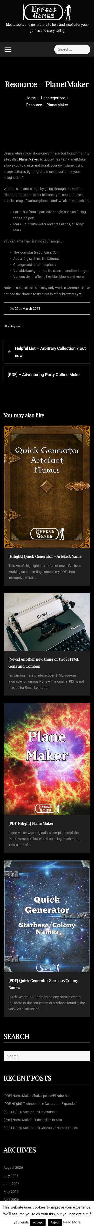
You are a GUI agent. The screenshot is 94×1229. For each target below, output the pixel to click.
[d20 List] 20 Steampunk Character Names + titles (41, 1128)
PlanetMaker (28, 159)
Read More (72, 1222)
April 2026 (11, 1200)
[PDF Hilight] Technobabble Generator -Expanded (40, 1104)
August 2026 (13, 1167)
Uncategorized (13, 326)
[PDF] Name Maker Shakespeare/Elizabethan (37, 1096)
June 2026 (12, 1184)
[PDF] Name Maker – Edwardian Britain (33, 1120)
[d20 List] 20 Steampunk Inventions (30, 1112)
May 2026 (11, 1192)
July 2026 (11, 1176)
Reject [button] (55, 1222)
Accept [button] (38, 1222)
